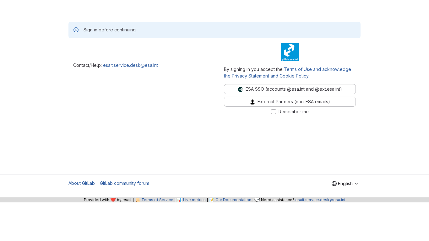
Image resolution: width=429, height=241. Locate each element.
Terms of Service (157, 199)
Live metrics (194, 199)
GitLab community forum (124, 183)
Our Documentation (233, 199)
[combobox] (345, 183)
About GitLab (81, 183)
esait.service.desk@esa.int (130, 65)
